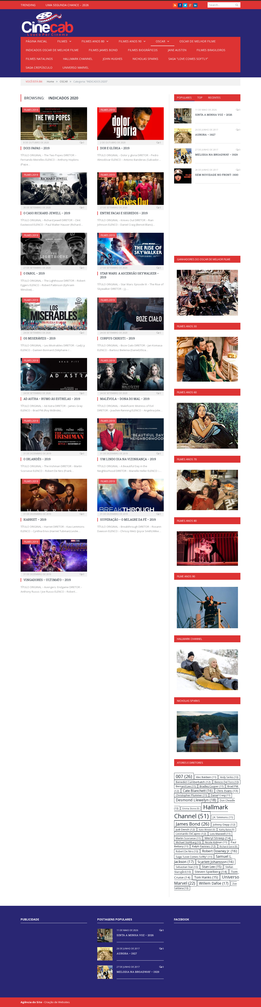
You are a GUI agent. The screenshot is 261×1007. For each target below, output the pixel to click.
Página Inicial (36, 41)
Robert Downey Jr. (219, 851)
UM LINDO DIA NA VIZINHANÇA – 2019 (128, 459)
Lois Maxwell (220, 834)
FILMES (62, 41)
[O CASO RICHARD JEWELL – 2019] (54, 189)
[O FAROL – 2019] (54, 250)
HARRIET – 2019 (34, 520)
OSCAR (160, 41)
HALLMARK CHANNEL (78, 59)
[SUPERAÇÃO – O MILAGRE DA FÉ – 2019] (130, 496)
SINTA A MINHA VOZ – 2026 (213, 114)
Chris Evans (227, 791)
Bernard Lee (186, 786)
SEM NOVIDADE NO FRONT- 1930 (216, 175)
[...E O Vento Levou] (207, 359)
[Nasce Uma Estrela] (207, 490)
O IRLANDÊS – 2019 (37, 459)
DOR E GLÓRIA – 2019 (114, 148)
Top (199, 97)
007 (184, 776)
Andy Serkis (229, 777)
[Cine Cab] (47, 23)
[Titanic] (207, 607)
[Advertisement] (208, 219)
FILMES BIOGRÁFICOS (143, 50)
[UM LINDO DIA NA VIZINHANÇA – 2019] (130, 435)
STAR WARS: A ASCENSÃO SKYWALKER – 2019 (129, 275)
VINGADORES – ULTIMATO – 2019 (47, 580)
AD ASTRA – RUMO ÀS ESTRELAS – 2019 (51, 399)
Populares (184, 97)
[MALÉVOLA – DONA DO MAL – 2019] (130, 375)
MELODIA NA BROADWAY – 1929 (216, 154)
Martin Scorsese (188, 838)
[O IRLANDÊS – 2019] (54, 435)
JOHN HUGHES (112, 59)
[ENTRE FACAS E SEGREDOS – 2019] (130, 189)
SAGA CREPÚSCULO (39, 67)
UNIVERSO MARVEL (76, 67)
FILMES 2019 (31, 110)
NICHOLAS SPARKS (145, 59)
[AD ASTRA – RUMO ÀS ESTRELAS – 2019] (54, 375)
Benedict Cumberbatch (193, 782)
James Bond (192, 824)
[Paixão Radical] (207, 669)
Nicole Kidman (216, 842)
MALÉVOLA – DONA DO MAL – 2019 (124, 399)
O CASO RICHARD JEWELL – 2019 (46, 213)
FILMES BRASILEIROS (211, 50)
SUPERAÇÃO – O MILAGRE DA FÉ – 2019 (128, 520)
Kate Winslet (207, 829)
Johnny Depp (224, 824)
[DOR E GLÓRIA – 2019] (130, 124)
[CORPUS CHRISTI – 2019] (130, 315)
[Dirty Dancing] (207, 548)
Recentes (214, 97)
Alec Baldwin (206, 777)
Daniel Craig (220, 795)
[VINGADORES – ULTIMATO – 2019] (54, 556)
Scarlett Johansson (216, 861)
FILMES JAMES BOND (103, 50)
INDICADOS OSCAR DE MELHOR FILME (52, 50)
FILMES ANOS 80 (93, 41)
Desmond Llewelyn (196, 799)
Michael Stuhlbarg (188, 842)
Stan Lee (211, 866)
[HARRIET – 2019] (54, 496)
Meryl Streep (218, 838)
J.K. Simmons (223, 817)
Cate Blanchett (198, 790)
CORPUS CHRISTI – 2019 (117, 338)
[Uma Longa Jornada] (207, 731)
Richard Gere (228, 846)
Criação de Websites (57, 1002)
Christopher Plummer (191, 795)
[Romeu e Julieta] (207, 426)
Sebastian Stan (187, 867)
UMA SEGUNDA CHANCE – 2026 (67, 5)
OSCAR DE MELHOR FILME (197, 41)
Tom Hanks (206, 877)
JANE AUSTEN (177, 50)
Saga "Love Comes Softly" (194, 857)
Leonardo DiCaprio (191, 834)
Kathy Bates (226, 829)
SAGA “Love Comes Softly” (188, 59)
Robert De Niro (187, 851)
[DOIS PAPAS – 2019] (54, 124)
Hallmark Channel (201, 811)
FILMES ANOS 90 (130, 41)
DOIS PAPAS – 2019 (36, 148)
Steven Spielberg (211, 872)
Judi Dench (185, 829)
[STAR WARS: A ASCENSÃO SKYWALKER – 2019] (130, 250)
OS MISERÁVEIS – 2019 (39, 338)
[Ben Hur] (207, 293)
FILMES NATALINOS (39, 59)
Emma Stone (190, 808)
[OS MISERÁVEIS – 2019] (54, 315)
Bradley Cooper (211, 786)
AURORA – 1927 (205, 134)
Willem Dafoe (213, 883)
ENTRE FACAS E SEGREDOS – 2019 (124, 213)
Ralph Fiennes (204, 846)
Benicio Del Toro (227, 782)
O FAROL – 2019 (34, 273)
